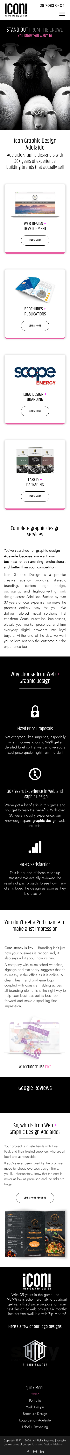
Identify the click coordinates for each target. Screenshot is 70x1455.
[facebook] (28, 1451)
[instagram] (35, 1451)
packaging (12, 591)
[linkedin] (42, 1451)
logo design (53, 585)
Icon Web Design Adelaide (47, 1444)
